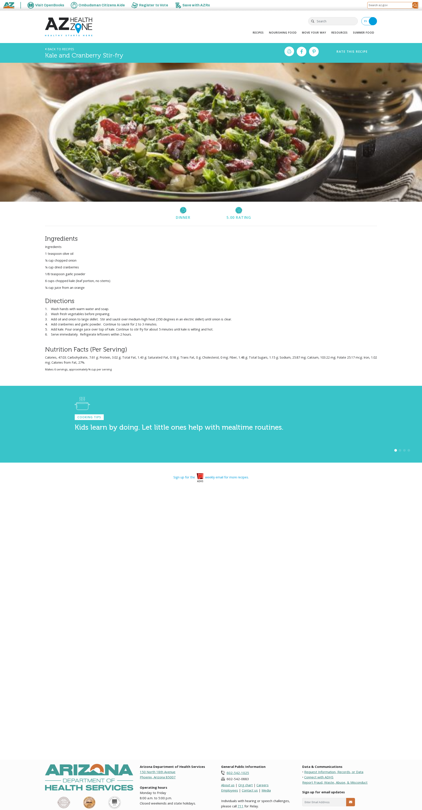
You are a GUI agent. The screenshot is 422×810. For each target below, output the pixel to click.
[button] (415, 5)
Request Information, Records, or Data (333, 772)
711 (241, 806)
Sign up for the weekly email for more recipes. (211, 477)
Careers (262, 785)
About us (228, 785)
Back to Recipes (60, 49)
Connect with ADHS (318, 777)
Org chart (245, 785)
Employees (229, 790)
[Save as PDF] (289, 51)
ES (365, 21)
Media (266, 790)
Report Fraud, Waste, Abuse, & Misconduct (334, 782)
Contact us (250, 790)
